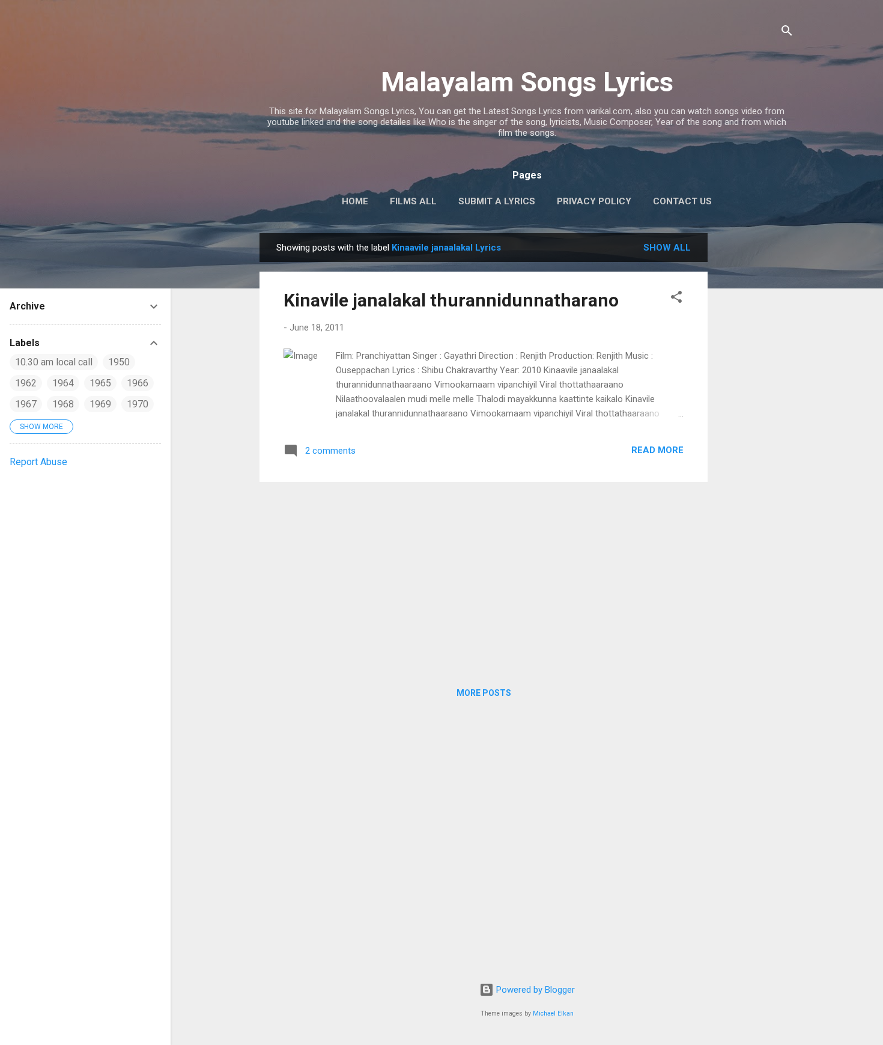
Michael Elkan (553, 1013)
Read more (657, 450)
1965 (100, 383)
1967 (26, 404)
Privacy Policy (594, 201)
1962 (26, 383)
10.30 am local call (54, 362)
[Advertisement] (755, 413)
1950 (119, 362)
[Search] (787, 32)
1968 (63, 404)
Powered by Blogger (534, 989)
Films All (413, 201)
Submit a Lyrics (496, 201)
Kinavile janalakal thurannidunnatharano (451, 300)
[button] (676, 299)
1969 (100, 404)
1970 (137, 404)
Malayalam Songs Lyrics (527, 82)
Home (355, 201)
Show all (667, 247)
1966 (137, 383)
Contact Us (682, 201)
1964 (63, 383)
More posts (484, 693)
